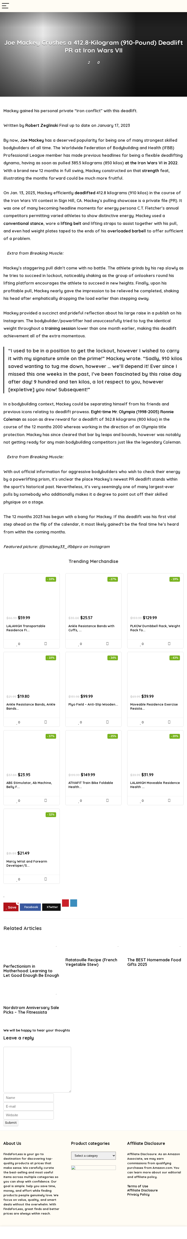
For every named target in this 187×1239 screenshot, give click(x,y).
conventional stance (23, 223)
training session (60, 328)
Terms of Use (137, 1186)
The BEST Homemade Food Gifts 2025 (154, 962)
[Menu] (5, 6)
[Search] (179, 6)
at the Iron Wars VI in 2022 (151, 162)
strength (150, 170)
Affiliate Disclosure (142, 1190)
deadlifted (85, 192)
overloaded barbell (126, 231)
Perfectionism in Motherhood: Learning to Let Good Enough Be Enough (31, 971)
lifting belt (71, 223)
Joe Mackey (32, 140)
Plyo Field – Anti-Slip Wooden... (93, 704)
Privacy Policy (138, 1194)
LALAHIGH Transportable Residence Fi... (25, 628)
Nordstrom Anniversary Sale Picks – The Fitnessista (31, 1010)
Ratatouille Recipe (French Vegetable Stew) (91, 962)
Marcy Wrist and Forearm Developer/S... (26, 863)
